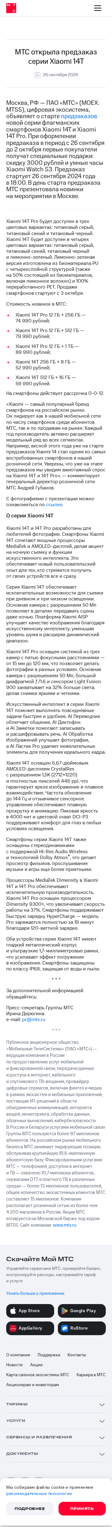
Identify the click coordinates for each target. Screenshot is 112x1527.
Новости (14, 1365)
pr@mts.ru (33, 1019)
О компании (18, 1355)
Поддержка (49, 1355)
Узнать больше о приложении (35, 1293)
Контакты (77, 1355)
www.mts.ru (64, 1225)
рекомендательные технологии (39, 1494)
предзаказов (79, 116)
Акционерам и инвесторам (32, 1385)
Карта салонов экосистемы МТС (37, 1375)
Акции (36, 1365)
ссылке (54, 504)
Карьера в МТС (91, 1375)
